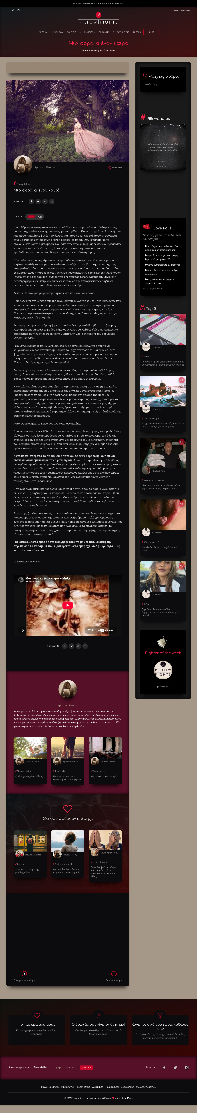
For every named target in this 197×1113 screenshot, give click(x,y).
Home (85, 50)
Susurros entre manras (154, 480)
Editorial (43, 32)
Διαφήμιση (97, 1086)
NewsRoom (58, 32)
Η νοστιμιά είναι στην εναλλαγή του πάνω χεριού (67, 778)
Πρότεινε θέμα (83, 1086)
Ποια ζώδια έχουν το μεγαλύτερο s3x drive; (161, 549)
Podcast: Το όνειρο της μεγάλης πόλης (27, 871)
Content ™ (73, 32)
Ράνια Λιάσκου (158, 471)
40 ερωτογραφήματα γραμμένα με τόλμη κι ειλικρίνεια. (37, 1032)
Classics (89, 32)
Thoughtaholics (24, 184)
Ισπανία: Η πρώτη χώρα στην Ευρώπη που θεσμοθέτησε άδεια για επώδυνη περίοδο (163, 363)
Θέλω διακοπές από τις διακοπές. (164, 264)
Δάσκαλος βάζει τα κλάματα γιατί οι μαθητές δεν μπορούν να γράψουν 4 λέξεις (104, 872)
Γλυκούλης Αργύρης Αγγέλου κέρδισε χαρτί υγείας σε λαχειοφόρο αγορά (161, 487)
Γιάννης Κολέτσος (33, 854)
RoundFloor (127, 1098)
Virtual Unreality (70, 854)
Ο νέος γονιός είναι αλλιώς (29, 776)
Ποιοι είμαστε (112, 1086)
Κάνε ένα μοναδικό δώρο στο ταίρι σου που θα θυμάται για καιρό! (98, 1032)
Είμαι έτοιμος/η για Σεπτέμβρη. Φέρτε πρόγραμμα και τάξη (161, 257)
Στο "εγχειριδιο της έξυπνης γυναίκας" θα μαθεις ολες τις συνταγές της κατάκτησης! (160, 1036)
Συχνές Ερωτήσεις (50, 1086)
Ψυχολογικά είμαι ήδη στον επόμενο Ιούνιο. (160, 281)
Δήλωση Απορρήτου (146, 1086)
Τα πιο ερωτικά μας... (37, 1024)
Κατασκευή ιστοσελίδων (97, 1098)
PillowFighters (121, 32)
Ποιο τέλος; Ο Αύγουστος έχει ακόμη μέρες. (161, 272)
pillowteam (157, 347)
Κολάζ (146, 356)
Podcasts (104, 32)
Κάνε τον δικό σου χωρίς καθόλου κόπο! (160, 1026)
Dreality (20, 864)
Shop (151, 32)
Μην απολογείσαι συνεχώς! (105, 776)
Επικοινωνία (67, 1086)
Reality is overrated (63, 864)
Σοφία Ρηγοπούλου (109, 852)
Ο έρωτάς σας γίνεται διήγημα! (98, 1024)
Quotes (137, 32)
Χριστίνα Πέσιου (44, 167)
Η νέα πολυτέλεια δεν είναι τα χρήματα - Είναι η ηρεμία (67, 871)
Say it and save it (99, 862)
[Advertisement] (68, 932)
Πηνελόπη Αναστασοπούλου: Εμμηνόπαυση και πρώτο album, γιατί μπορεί (160, 612)
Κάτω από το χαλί (152, 418)
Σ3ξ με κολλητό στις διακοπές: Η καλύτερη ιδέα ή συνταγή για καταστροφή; (163, 425)
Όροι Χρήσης (127, 1086)
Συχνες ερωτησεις (182, 10)
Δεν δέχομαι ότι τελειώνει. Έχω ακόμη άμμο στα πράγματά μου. (162, 248)
